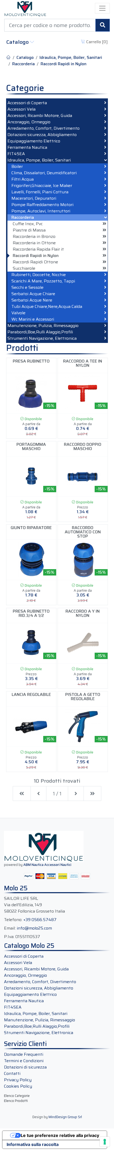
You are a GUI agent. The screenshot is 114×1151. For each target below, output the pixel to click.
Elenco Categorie (17, 1095)
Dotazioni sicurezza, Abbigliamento (42, 135)
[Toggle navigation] (102, 8)
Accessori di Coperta (27, 103)
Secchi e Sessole (27, 287)
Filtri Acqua (22, 179)
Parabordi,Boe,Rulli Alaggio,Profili (40, 332)
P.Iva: (9, 937)
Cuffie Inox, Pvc (28, 224)
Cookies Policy (18, 1086)
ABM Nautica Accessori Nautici (47, 864)
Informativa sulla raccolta (33, 1144)
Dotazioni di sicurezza (25, 1067)
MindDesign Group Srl (65, 1117)
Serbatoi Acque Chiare (33, 294)
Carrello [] (96, 41)
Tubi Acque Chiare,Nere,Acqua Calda (46, 306)
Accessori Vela (21, 109)
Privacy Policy (18, 1079)
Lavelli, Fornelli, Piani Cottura (39, 192)
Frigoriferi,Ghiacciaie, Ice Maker (41, 185)
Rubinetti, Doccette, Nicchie (38, 275)
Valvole (18, 313)
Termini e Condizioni (23, 1060)
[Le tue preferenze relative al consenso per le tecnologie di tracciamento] (105, 1142)
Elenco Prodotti (16, 1101)
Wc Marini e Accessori (32, 319)
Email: (10, 928)
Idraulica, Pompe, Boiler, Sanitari (71, 57)
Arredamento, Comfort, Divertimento (43, 128)
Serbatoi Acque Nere (31, 300)
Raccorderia (23, 64)
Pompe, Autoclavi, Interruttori (40, 211)
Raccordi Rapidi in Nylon (63, 64)
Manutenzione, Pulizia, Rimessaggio (42, 325)
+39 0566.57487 (39, 919)
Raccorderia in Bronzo (34, 236)
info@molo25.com (34, 928)
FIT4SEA (16, 154)
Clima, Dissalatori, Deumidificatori (44, 173)
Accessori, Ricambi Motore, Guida (39, 115)
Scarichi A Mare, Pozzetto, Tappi (43, 281)
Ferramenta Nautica (27, 147)
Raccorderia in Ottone (34, 243)
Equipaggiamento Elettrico (33, 141)
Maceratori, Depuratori (33, 198)
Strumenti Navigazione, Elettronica (42, 338)
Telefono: (13, 920)
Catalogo (18, 42)
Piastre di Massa (29, 230)
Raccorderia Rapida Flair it (38, 249)
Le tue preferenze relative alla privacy (60, 1135)
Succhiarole (24, 268)
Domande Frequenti (23, 1054)
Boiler (17, 166)
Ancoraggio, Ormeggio (28, 122)
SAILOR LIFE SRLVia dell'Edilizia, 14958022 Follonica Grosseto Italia (34, 904)
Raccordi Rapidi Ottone (35, 262)
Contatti (12, 1073)
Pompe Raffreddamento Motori (42, 205)
